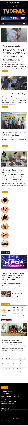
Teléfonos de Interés (9, 393)
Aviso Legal (4, 399)
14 (17, 366)
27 (13, 371)
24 (2, 371)
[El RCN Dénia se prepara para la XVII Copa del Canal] (14, 113)
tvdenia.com (14, 62)
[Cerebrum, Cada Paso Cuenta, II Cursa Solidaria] (14, 323)
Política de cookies (5, 408)
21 (17, 368)
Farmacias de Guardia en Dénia (8, 401)
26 (10, 371)
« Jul (2, 377)
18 (6, 368)
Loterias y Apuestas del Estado (8, 406)
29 (20, 371)
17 (2, 368)
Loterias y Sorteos (7, 391)
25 (6, 371)
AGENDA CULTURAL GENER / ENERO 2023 (12, 396)
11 (6, 366)
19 (10, 368)
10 (2, 366)
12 (10, 366)
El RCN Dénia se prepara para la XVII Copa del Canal (13, 133)
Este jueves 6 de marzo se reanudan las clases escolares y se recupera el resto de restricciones (13, 53)
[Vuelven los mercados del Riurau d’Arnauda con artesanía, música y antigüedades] (6, 291)
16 (24, 366)
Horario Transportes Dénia (7, 403)
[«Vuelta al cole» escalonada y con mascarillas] (14, 77)
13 (13, 366)
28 (17, 371)
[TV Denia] (3, 23)
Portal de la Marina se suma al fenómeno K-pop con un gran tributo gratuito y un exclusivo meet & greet (13, 276)
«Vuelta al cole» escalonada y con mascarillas (13, 95)
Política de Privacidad (6, 410)
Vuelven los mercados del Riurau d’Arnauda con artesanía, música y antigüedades (18, 294)
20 (13, 368)
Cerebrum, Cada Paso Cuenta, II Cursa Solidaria (12, 341)
